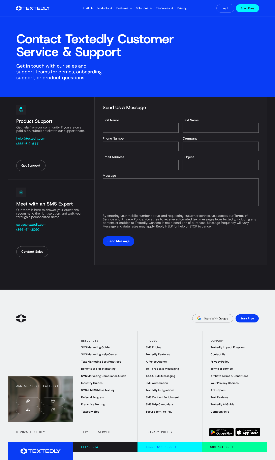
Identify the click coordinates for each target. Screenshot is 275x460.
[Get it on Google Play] (221, 432)
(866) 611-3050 (27, 230)
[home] (34, 8)
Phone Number (114, 138)
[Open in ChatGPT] (28, 401)
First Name (111, 120)
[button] (87, 8)
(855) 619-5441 (27, 144)
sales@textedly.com (31, 224)
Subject (188, 157)
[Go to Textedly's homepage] (21, 318)
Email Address (113, 157)
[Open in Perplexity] (53, 401)
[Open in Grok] (53, 410)
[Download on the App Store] (247, 432)
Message (109, 175)
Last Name (191, 120)
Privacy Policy (132, 219)
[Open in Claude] (28, 410)
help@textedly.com (30, 138)
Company (190, 138)
